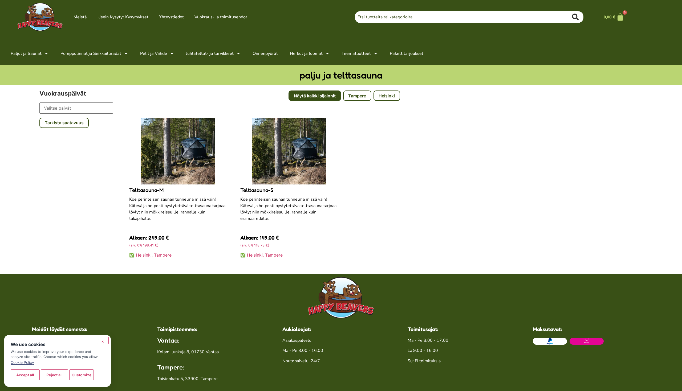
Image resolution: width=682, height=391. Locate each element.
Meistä (80, 17)
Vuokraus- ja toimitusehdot (220, 17)
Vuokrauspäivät (62, 93)
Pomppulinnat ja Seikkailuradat (90, 53)
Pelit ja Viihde (153, 53)
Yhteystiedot (171, 17)
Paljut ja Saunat (26, 53)
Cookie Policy (22, 362)
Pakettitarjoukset (406, 53)
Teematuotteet (356, 53)
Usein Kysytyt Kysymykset (123, 17)
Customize (81, 375)
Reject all (54, 375)
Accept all (25, 375)
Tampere (357, 95)
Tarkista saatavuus (64, 122)
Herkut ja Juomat (306, 53)
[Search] (577, 17)
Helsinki (387, 95)
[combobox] (463, 17)
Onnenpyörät (265, 53)
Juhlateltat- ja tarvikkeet (210, 53)
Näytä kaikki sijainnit (315, 95)
